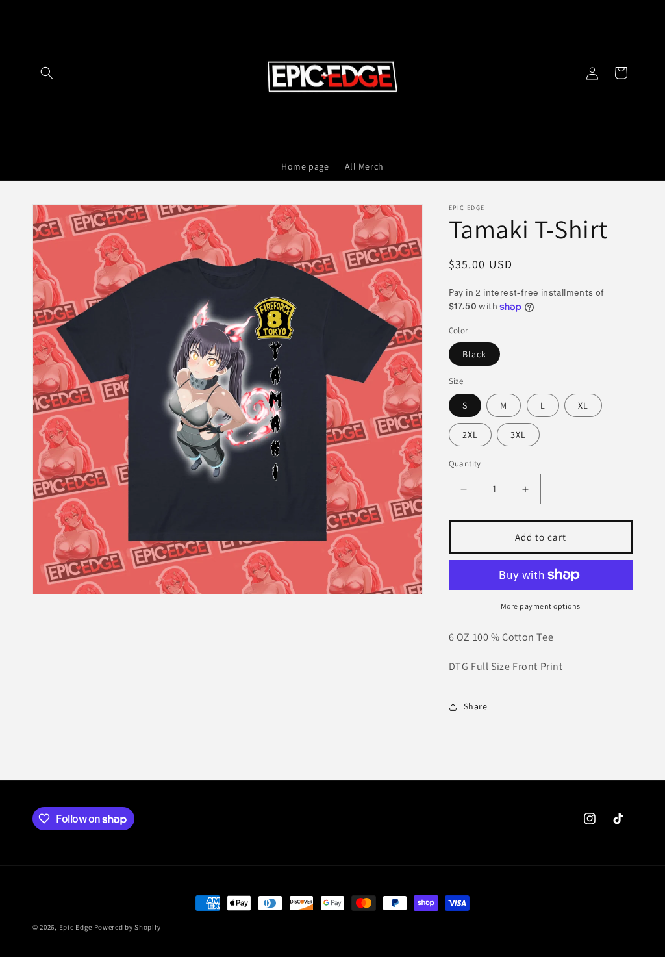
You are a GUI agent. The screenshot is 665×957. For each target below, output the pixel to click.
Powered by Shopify (127, 927)
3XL (518, 434)
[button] (46, 72)
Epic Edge (75, 927)
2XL (470, 434)
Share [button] (476, 706)
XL (583, 405)
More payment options (541, 606)
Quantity (465, 463)
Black (474, 354)
